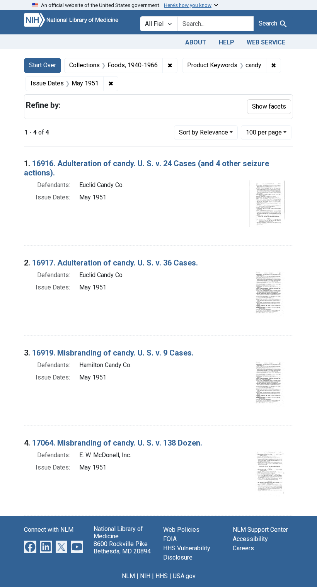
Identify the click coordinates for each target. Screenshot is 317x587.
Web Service (266, 42)
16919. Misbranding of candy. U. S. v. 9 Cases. (113, 352)
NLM (128, 576)
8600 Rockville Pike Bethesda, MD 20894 (122, 547)
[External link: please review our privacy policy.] (30, 546)
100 (264, 132)
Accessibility (250, 539)
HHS (161, 576)
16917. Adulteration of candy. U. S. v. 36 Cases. (115, 262)
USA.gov (184, 576)
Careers (243, 548)
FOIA (170, 539)
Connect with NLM (48, 529)
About (195, 42)
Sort (203, 132)
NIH (145, 576)
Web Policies (181, 529)
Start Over (42, 65)
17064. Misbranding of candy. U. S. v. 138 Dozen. (117, 442)
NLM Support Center (260, 529)
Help (226, 42)
